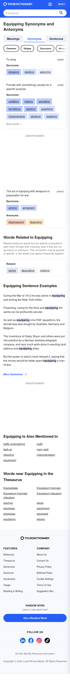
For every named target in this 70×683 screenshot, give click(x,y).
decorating (28, 270)
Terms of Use (44, 585)
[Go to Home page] (17, 4)
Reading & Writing (13, 591)
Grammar (8, 572)
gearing (30, 109)
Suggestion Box (45, 591)
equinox (8, 503)
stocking (36, 116)
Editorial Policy (44, 572)
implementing (16, 116)
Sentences (56, 39)
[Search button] (61, 13)
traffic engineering (14, 444)
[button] (50, 4)
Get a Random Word (35, 618)
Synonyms (34, 39)
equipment (9, 460)
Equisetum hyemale (49, 488)
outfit (39, 444)
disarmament (16, 222)
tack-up (7, 449)
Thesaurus (9, 560)
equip (40, 503)
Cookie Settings (45, 579)
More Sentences (13, 374)
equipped (42, 514)
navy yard (42, 449)
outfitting (13, 101)
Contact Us (43, 560)
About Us (42, 554)
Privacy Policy (44, 566)
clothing (45, 270)
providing (44, 101)
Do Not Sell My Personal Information (35, 653)
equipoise (9, 514)
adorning (45, 72)
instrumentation (46, 455)
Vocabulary (9, 579)
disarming (36, 222)
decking (29, 72)
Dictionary (8, 554)
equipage (9, 508)
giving (12, 270)
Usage (6, 585)
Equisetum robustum (49, 493)
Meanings (13, 39)
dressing (13, 72)
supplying (47, 109)
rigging (28, 101)
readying (51, 116)
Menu (61, 4)
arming (12, 208)
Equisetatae (10, 488)
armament (29, 208)
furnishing (14, 109)
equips (41, 519)
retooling (8, 455)
